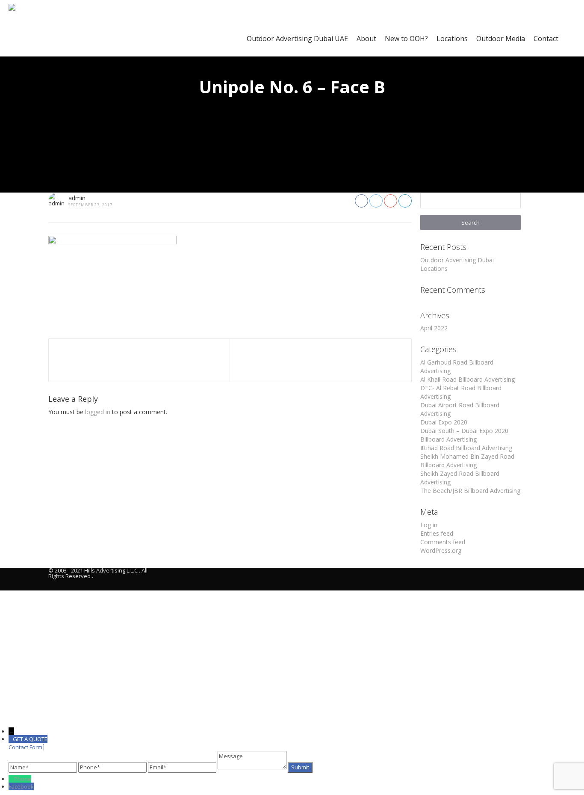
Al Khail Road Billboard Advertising (467, 379)
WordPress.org (440, 550)
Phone (22, 779)
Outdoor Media (500, 38)
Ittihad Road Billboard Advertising (466, 448)
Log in (428, 525)
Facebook (21, 786)
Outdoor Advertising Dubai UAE (297, 38)
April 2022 (434, 328)
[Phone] (11, 779)
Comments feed (442, 542)
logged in (97, 412)
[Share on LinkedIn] (405, 201)
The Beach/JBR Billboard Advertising (470, 490)
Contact (546, 38)
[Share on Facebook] (361, 201)
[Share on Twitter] (376, 201)
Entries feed (436, 533)
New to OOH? (406, 38)
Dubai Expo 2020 (443, 422)
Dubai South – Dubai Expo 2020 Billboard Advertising (464, 435)
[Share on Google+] (390, 201)
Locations (452, 38)
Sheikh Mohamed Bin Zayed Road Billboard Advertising (467, 460)
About (366, 38)
